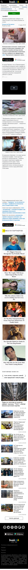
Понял (14, 13)
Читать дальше (14, 518)
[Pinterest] (23, 527)
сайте (3, 55)
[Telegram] (8, 527)
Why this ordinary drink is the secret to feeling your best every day (14, 297)
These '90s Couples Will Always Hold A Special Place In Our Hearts (14, 274)
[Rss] (4, 527)
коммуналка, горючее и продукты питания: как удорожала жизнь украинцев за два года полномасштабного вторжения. (13, 217)
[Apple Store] (9, 534)
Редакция (3, 550)
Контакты (3, 552)
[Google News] (15, 527)
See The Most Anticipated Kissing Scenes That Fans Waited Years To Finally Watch (14, 320)
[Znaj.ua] (14, 1)
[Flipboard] (19, 527)
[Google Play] (19, 534)
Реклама (3, 547)
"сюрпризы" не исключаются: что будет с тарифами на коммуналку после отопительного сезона (13, 203)
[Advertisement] (14, 184)
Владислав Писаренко (8, 24)
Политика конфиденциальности (9, 545)
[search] (2, 2)
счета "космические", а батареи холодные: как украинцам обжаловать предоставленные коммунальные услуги (13, 210)
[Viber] (12, 527)
